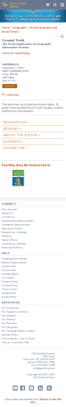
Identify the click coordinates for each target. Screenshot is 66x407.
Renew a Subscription (14, 262)
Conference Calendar (14, 243)
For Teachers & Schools (15, 311)
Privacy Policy (10, 281)
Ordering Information (14, 258)
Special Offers (10, 334)
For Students (9, 315)
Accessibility (9, 296)
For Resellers (9, 323)
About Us (7, 213)
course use (14, 148)
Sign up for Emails (12, 228)
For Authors (9, 319)
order (10, 86)
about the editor (20, 135)
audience (12, 141)
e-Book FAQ (9, 266)
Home (5, 27)
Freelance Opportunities (16, 224)
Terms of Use (9, 289)
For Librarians (10, 327)
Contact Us (8, 216)
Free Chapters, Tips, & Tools (18, 338)
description (14, 122)
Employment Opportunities (17, 220)
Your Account (9, 209)
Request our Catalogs (14, 232)
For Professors (10, 307)
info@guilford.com (44, 368)
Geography (19, 27)
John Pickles (22, 53)
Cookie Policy (10, 285)
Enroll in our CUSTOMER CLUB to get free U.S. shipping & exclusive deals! (33, 17)
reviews (11, 128)
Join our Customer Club (15, 342)
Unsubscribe (9, 292)
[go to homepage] (14, 5)
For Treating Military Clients (18, 330)
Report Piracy (10, 239)
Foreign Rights (10, 273)
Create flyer (12, 94)
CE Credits (8, 277)
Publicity (7, 236)
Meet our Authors (12, 247)
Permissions (9, 270)
